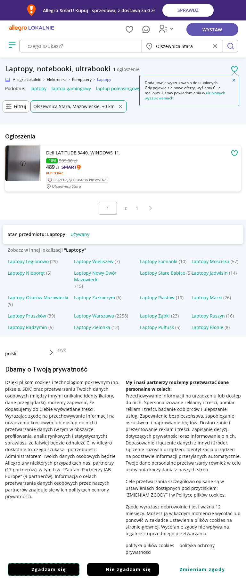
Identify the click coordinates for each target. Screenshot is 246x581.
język (61, 349)
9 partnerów (38, 476)
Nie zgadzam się (128, 569)
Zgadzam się (49, 569)
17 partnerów (20, 470)
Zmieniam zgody (202, 569)
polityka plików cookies (150, 545)
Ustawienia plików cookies (197, 520)
